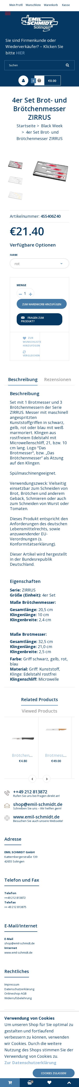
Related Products (39, 699)
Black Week (52, 125)
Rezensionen (57, 379)
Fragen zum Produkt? (32, 319)
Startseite (26, 125)
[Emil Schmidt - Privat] (39, 32)
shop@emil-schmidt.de (19, 943)
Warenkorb (51, 5)
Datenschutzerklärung (19, 989)
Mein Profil (16, 5)
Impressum (11, 984)
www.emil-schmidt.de (18, 952)
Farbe (14, 254)
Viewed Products (39, 711)
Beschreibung (23, 379)
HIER (20, 52)
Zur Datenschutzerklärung (30, 1062)
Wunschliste (33, 5)
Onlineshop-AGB (15, 993)
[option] (50, 171)
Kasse (66, 5)
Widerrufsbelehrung (18, 998)
